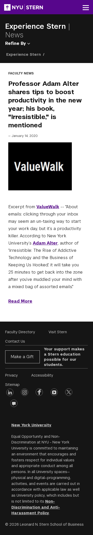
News (14, 34)
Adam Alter (45, 243)
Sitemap (12, 384)
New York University (31, 425)
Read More (20, 301)
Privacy (11, 375)
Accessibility (42, 375)
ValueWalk (47, 207)
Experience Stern (36, 26)
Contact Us (15, 341)
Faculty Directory (20, 332)
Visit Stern (58, 332)
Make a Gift (22, 356)
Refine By (16, 43)
